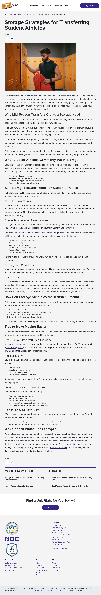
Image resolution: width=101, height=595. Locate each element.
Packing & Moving (42, 570)
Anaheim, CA (56, 525)
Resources (58, 5)
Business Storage (11, 563)
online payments (75, 441)
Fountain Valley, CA (59, 528)
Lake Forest (46, 233)
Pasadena (74, 233)
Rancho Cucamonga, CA (61, 542)
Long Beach (58, 233)
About (67, 5)
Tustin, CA (55, 539)
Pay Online (89, 6)
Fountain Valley (32, 233)
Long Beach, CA (58, 530)
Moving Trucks (41, 575)
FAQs (38, 572)
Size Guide (40, 568)
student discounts (72, 444)
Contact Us (56, 568)
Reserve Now (50, 507)
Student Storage (10, 570)
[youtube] (16, 540)
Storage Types (45, 5)
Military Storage (10, 565)
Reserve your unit (58, 447)
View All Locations (58, 548)
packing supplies (64, 379)
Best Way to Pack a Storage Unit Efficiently (70, 486)
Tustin (21, 233)
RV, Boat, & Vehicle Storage (14, 568)
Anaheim (13, 233)
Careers (39, 565)
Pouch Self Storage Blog (17, 14)
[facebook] (7, 540)
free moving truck (14, 347)
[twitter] (11, 540)
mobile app (19, 444)
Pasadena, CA (57, 532)
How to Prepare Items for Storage (19, 486)
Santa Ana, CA (57, 544)
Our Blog (55, 570)
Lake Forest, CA (57, 537)
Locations (34, 5)
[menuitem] (35, 5)
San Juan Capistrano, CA (61, 535)
